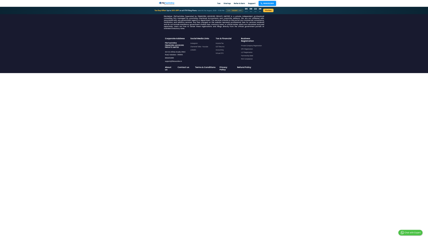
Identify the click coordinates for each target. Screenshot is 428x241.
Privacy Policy (223, 68)
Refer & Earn (239, 3)
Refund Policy (244, 67)
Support (251, 3)
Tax (218, 3)
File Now (268, 10)
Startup (227, 3)
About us (168, 68)
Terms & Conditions (205, 67)
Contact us (183, 67)
